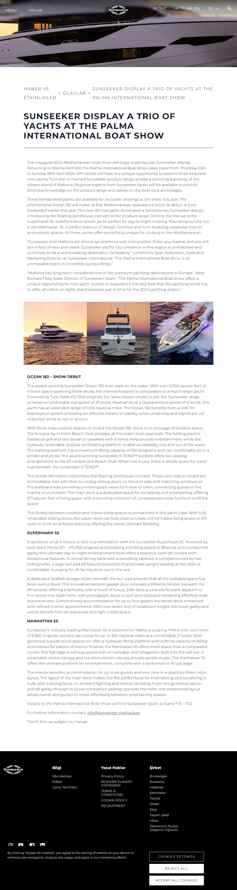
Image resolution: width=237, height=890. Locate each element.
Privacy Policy (112, 776)
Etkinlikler (158, 793)
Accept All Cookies (176, 880)
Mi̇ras (154, 821)
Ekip (153, 809)
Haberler (157, 787)
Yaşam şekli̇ (159, 815)
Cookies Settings (176, 856)
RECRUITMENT (113, 806)
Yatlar (35, 10)
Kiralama (157, 782)
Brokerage (158, 776)
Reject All (176, 868)
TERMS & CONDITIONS (112, 793)
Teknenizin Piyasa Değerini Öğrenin (164, 828)
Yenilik (155, 798)
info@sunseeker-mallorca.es (113, 712)
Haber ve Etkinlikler (40, 93)
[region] (118, 868)
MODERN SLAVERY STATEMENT (116, 784)
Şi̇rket (154, 804)
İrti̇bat (160, 8)
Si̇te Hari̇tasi (62, 776)
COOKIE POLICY (114, 800)
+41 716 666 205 (186, 8)
